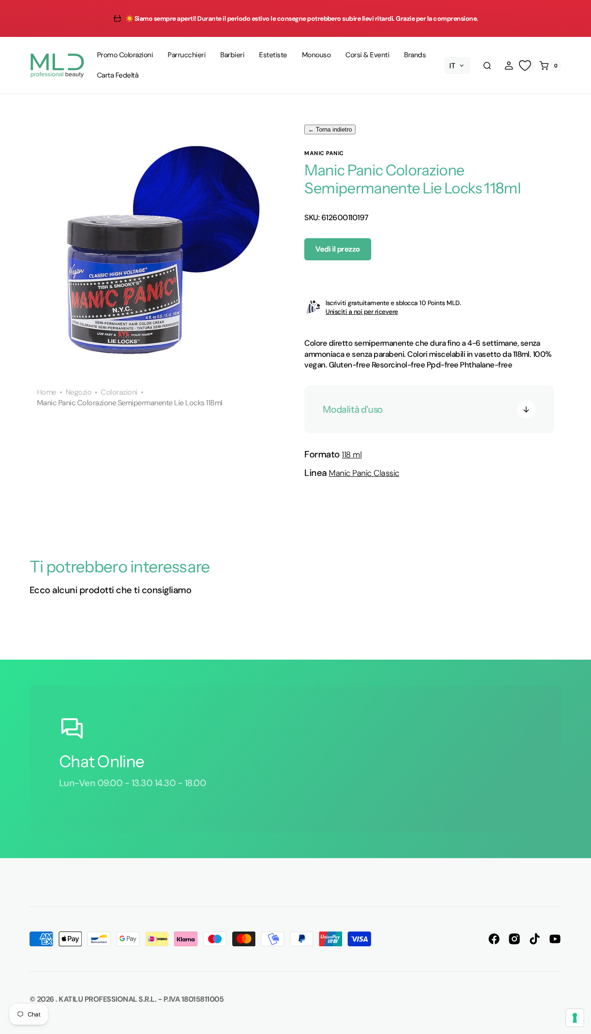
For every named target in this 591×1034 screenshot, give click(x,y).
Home (46, 392)
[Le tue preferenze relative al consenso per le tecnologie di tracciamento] (575, 1018)
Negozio (78, 392)
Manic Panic (324, 153)
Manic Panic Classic (364, 473)
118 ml (352, 454)
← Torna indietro (330, 129)
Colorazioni (119, 392)
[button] (487, 65)
